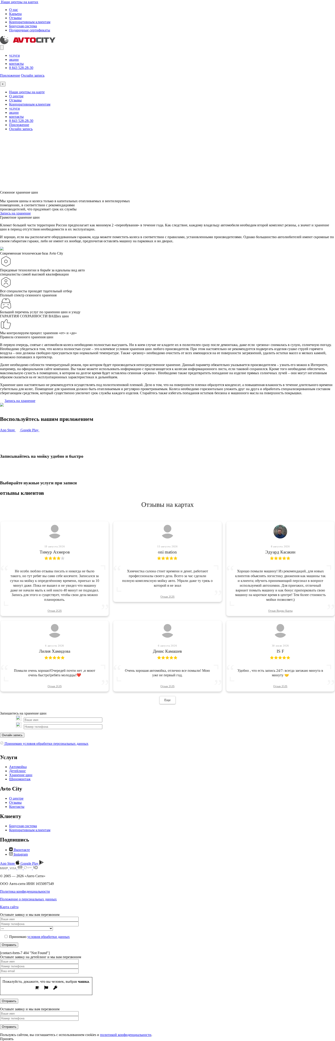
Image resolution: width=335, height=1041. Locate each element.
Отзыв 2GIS (55, 610)
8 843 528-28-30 (21, 68)
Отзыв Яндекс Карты (280, 610)
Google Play (30, 430)
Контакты (16, 807)
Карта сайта (9, 907)
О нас (13, 10)
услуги (14, 55)
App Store (8, 430)
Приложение (10, 75)
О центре (16, 96)
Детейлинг (17, 771)
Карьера (15, 14)
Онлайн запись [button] (32, 75)
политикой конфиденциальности (125, 1035)
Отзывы (15, 18)
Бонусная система (23, 26)
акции (14, 59)
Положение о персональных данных (28, 899)
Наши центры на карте (27, 92)
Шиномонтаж (20, 779)
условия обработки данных (48, 937)
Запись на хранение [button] (15, 213)
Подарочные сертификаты (29, 30)
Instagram (20, 854)
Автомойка (18, 767)
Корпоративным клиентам (29, 22)
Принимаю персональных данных (46, 743)
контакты (16, 64)
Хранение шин (20, 775)
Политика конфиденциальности (25, 891)
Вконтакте (21, 850)
